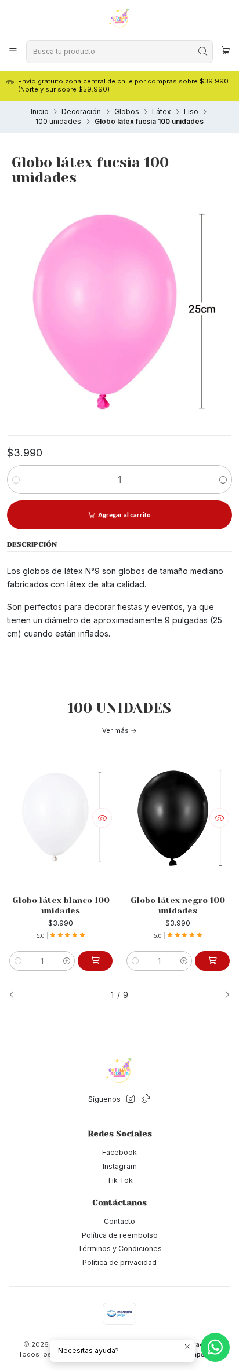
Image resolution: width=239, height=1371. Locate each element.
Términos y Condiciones (120, 1248)
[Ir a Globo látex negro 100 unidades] (178, 818)
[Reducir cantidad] (16, 479)
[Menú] (13, 51)
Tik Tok (120, 1180)
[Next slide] (223, 996)
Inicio (40, 111)
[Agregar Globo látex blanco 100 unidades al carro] (95, 961)
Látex (161, 111)
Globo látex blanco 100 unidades (61, 905)
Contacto (119, 1221)
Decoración (81, 111)
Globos (126, 111)
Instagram (120, 1166)
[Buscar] (203, 51)
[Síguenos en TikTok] (145, 1099)
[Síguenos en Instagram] (130, 1099)
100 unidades (58, 121)
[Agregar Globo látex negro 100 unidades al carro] (212, 961)
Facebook (119, 1152)
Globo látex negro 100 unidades (178, 905)
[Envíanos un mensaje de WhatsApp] (215, 1347)
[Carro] (226, 51)
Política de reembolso (120, 1235)
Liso (191, 111)
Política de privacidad (119, 1262)
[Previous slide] (15, 996)
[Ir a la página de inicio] (119, 19)
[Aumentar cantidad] (223, 479)
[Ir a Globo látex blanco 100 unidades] (61, 818)
